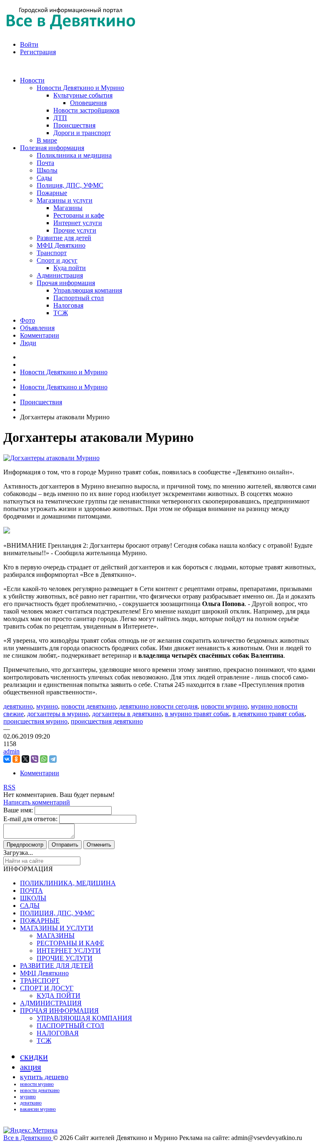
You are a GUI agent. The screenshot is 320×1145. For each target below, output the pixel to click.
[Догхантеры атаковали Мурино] (51, 457)
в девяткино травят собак (268, 713)
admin (11, 751)
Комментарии (39, 773)
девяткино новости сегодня (158, 706)
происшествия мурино (35, 721)
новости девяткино (88, 706)
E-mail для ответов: (30, 818)
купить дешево (44, 1076)
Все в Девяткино (28, 1137)
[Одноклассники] (16, 759)
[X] (25, 759)
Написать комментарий (36, 802)
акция (30, 1067)
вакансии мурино (38, 1109)
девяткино (18, 706)
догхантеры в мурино (58, 713)
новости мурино (224, 706)
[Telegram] (53, 759)
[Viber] (34, 759)
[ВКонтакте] (7, 759)
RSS (9, 787)
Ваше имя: (18, 810)
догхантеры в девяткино (127, 713)
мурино (47, 706)
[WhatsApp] (44, 759)
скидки (34, 1056)
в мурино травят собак (197, 713)
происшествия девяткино (107, 721)
